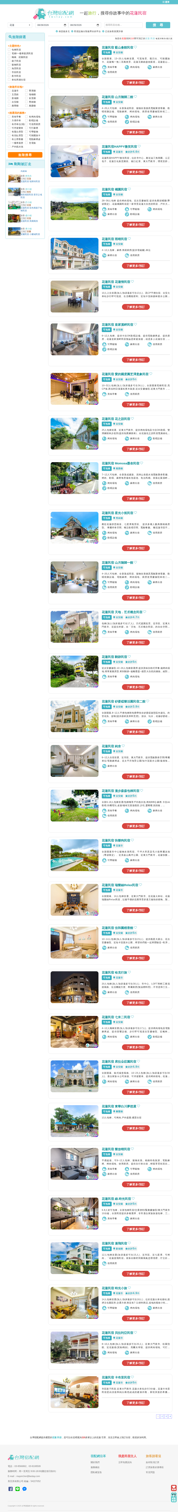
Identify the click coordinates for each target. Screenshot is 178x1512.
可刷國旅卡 (34, 135)
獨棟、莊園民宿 (20, 57)
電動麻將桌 (34, 139)
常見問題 (150, 1472)
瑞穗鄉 (32, 94)
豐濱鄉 (32, 91)
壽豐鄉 (15, 106)
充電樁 (32, 143)
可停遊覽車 (17, 128)
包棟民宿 (16, 50)
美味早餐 (16, 117)
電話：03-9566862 (17, 1466)
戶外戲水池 (17, 147)
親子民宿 (16, 61)
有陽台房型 (17, 132)
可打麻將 (33, 128)
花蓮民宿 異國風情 (29, 208)
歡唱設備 (33, 120)
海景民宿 (16, 68)
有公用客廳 (17, 139)
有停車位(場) (18, 124)
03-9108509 (35, 1466)
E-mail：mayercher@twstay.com (24, 1476)
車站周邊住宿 (18, 80)
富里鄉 (32, 98)
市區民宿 (16, 72)
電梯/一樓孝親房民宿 (22, 53)
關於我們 (95, 1462)
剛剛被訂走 (22, 164)
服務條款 (95, 1467)
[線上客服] (174, 1497)
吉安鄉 (15, 102)
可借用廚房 (34, 124)
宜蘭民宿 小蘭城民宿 (30, 221)
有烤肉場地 (34, 117)
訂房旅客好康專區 (155, 1467)
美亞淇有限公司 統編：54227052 (24, 1481)
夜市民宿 (16, 76)
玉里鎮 (15, 94)
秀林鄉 (32, 102)
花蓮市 (15, 91)
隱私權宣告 (96, 1472)
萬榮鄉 (32, 106)
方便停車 (16, 120)
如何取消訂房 (152, 1462)
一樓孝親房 (17, 143)
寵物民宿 (16, 65)
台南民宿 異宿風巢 (29, 234)
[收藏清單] (174, 1488)
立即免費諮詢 (125, 1462)
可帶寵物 (33, 132)
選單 (167, 2)
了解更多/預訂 (136, 82)
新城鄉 (15, 98)
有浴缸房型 (17, 135)
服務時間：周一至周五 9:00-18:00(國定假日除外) (32, 1471)
